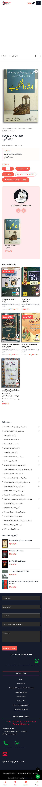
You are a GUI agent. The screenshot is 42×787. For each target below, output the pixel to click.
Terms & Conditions (21, 692)
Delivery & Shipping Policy (21, 705)
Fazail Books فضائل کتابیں (14, 495)
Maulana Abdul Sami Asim (13, 154)
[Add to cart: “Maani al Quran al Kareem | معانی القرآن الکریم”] (17, 335)
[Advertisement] (21, 28)
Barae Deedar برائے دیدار (14, 473)
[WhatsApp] (16, 743)
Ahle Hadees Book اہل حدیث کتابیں (18, 469)
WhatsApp (19, 747)
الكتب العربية (10, 461)
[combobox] (4, 624)
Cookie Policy (21, 701)
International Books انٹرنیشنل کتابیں (18, 499)
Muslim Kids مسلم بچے (13, 516)
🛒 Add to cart (23, 168)
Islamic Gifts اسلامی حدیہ (14, 503)
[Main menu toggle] (38, 3)
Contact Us (21, 683)
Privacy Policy (21, 696)
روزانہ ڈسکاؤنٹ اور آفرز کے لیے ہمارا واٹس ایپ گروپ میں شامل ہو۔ (22, 665)
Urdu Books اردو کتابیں (14, 456)
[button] (36, 71)
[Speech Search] (35, 56)
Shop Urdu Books (12, 448)
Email (5, 758)
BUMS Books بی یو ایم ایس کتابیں (17, 482)
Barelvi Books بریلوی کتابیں (15, 478)
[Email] (5, 754)
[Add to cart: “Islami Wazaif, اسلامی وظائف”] (37, 289)
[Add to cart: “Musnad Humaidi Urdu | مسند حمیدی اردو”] (37, 335)
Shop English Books (12, 439)
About (21, 679)
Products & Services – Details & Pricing (21, 688)
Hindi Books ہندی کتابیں (14, 431)
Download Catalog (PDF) (17, 180)
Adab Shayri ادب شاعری (14, 465)
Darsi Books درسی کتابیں (14, 486)
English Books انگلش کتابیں (15, 427)
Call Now (8, 747)
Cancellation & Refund (21, 709)
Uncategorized (10, 452)
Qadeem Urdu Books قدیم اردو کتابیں (18, 520)
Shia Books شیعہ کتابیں (13, 525)
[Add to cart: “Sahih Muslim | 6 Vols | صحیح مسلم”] (17, 289)
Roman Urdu (10, 435)
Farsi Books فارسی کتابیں (14, 491)
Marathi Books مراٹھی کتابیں (15, 512)
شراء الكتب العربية (11, 529)
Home (3, 128)
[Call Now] (6, 743)
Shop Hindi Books (11, 444)
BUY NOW (8, 174)
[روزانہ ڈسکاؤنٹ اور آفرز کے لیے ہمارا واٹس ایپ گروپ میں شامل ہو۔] (37, 660)
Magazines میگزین (12, 508)
